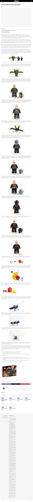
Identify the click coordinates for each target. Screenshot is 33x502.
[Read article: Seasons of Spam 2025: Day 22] (28, 396)
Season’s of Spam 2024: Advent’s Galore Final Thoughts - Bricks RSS (12, 431)
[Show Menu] (1, 1)
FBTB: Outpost (4, 416)
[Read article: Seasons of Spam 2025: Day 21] (4, 405)
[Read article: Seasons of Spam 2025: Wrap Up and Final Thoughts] (4, 396)
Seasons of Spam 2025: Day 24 (6, 31)
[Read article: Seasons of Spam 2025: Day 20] (12, 405)
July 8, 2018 (8, 6)
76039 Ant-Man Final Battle (12, 361)
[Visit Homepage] (16, 1)
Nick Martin (4, 6)
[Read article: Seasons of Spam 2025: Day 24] (12, 396)
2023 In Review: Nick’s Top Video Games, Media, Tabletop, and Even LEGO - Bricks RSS (12, 427)
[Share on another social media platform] (31, 384)
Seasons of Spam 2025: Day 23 (6, 32)
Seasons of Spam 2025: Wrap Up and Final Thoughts (8, 30)
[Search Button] (31, 1)
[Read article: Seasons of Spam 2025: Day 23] (20, 396)
